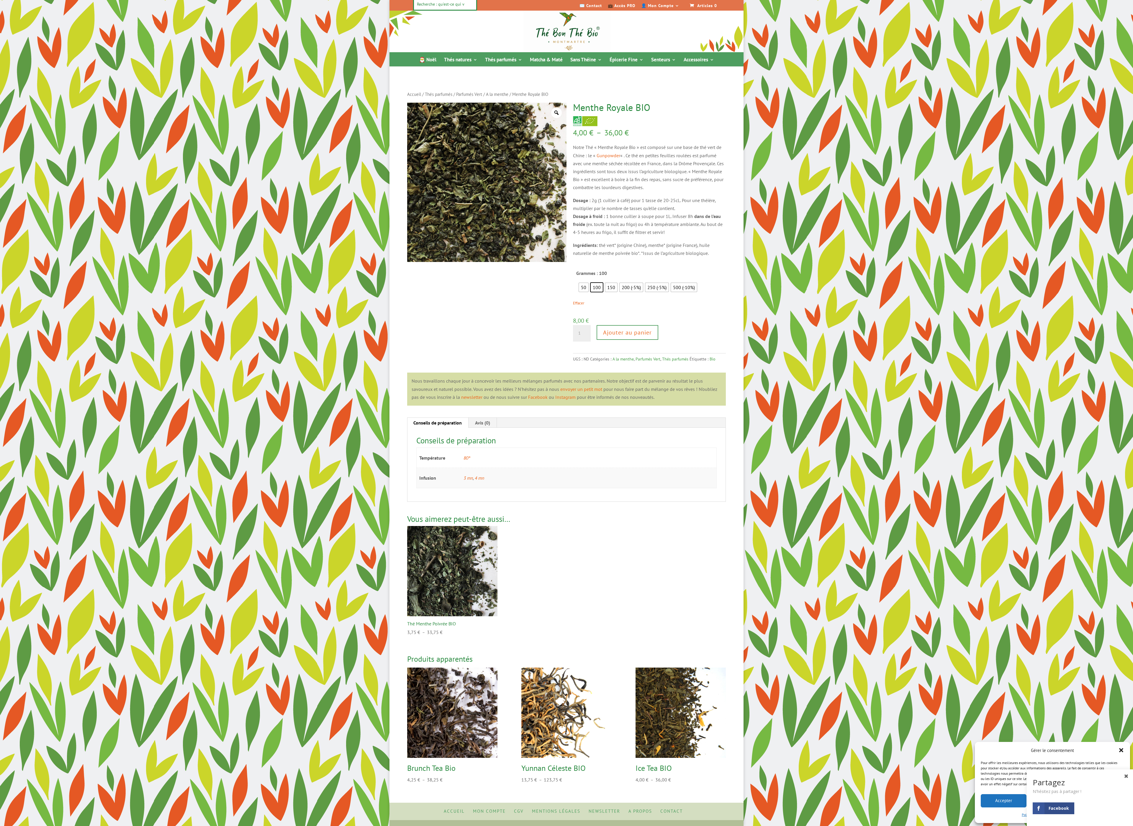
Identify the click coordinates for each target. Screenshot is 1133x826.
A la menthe (497, 94)
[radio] (583, 287)
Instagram (565, 397)
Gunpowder (608, 155)
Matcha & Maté (546, 60)
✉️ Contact (590, 6)
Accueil (414, 94)
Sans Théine (583, 60)
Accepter (1003, 800)
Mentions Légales (556, 811)
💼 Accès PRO (621, 6)
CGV (519, 811)
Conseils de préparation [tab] (437, 423)
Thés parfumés (500, 60)
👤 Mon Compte (657, 6)
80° (467, 458)
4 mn (479, 478)
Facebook (538, 397)
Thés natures (457, 60)
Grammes (585, 273)
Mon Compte (489, 811)
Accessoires (696, 60)
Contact (671, 811)
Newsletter (604, 811)
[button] (1121, 750)
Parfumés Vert (469, 94)
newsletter (471, 397)
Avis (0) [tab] (482, 423)
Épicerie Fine (624, 60)
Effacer (578, 303)
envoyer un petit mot (581, 389)
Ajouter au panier (627, 332)
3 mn (468, 478)
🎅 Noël (427, 60)
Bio (713, 359)
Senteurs (660, 60)
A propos (640, 811)
